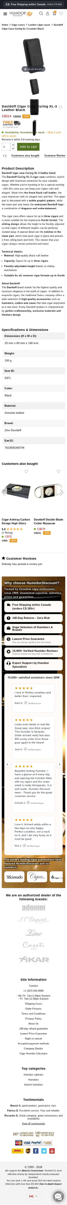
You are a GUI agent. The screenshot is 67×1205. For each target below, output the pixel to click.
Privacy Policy (33, 1018)
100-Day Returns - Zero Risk (31, 617)
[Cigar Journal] (37, 876)
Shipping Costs (33, 1003)
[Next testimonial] (59, 764)
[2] (11, 529)
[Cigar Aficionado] (14, 876)
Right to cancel (33, 1038)
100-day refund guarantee (33, 1028)
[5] (21, 529)
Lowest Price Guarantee (28, 638)
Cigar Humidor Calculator (34, 1053)
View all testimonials (33, 1123)
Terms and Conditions (33, 1013)
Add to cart (28, 147)
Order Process (33, 1008)
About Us (33, 1023)
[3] (14, 529)
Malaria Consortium (32, 1170)
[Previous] (4, 156)
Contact (33, 985)
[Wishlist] (61, 14)
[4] (17, 529)
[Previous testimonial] (7, 764)
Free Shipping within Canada (36, 4)
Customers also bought (25, 155)
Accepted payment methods (33, 1043)
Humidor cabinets (33, 1074)
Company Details (33, 1048)
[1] (8, 529)
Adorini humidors (33, 1084)
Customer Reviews (55, 155)
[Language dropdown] (33, 1196)
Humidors (33, 1079)
